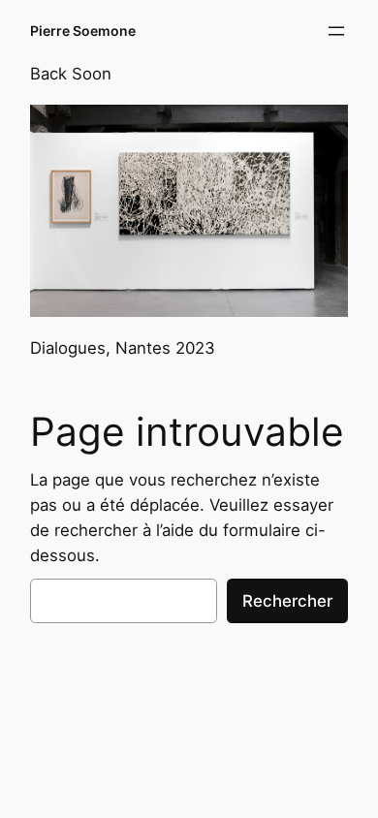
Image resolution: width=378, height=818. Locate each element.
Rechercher (287, 601)
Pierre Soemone (83, 30)
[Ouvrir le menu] (336, 31)
